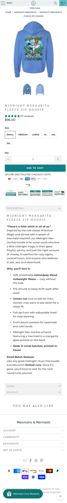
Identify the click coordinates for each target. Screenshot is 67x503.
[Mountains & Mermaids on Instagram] (36, 461)
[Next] (59, 50)
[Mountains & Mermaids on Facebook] (30, 461)
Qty (7, 152)
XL (45, 134)
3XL (8, 143)
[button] (12, 116)
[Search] (55, 3)
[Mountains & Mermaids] (33, 3)
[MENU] (1, 3)
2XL (53, 134)
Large (35, 134)
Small (10, 134)
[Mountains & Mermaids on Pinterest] (41, 461)
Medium (22, 134)
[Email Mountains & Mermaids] (25, 461)
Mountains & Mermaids (24, 488)
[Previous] (7, 50)
